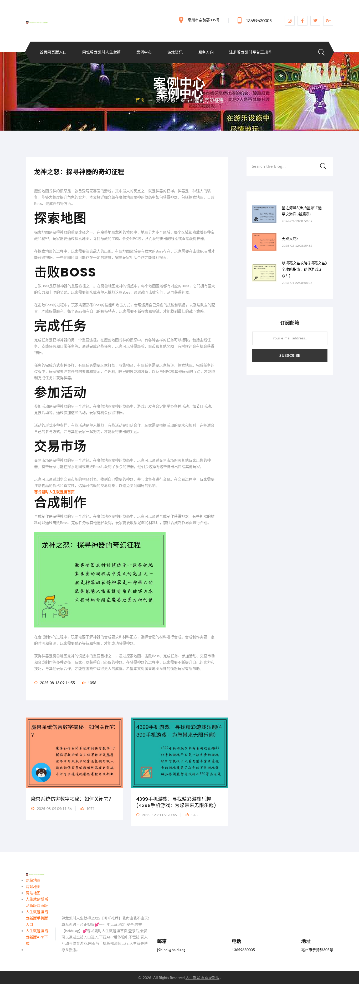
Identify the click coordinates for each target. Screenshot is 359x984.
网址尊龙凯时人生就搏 (101, 52)
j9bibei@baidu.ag (171, 949)
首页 (140, 100)
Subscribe (289, 355)
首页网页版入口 (53, 52)
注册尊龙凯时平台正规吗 (250, 52)
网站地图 (33, 880)
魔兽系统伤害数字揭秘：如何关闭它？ (72, 799)
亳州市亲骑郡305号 (204, 20)
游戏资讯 (175, 52)
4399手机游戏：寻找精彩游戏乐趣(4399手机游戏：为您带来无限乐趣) (176, 802)
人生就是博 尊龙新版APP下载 (37, 937)
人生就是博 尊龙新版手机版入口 (37, 918)
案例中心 (144, 52)
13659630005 (259, 20)
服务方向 (206, 52)
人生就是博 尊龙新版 (202, 977)
